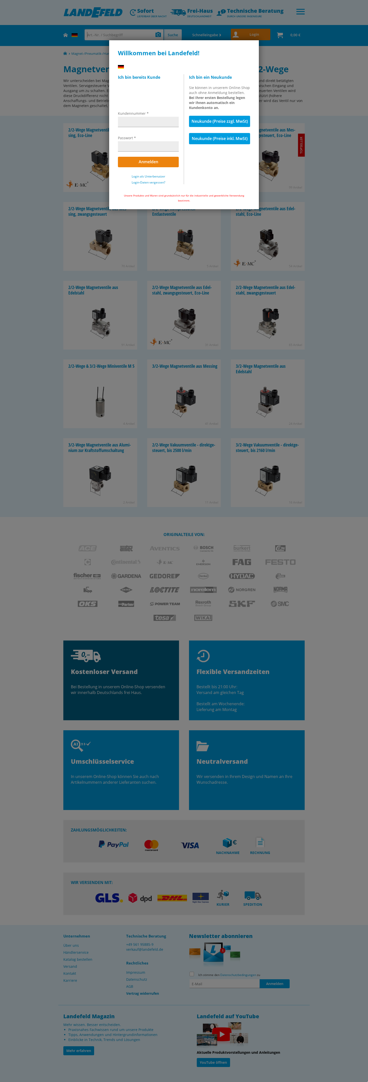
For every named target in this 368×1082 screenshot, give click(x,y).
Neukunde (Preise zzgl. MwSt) (220, 121)
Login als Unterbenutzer (148, 176)
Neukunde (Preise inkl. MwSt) (220, 138)
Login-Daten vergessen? (148, 182)
